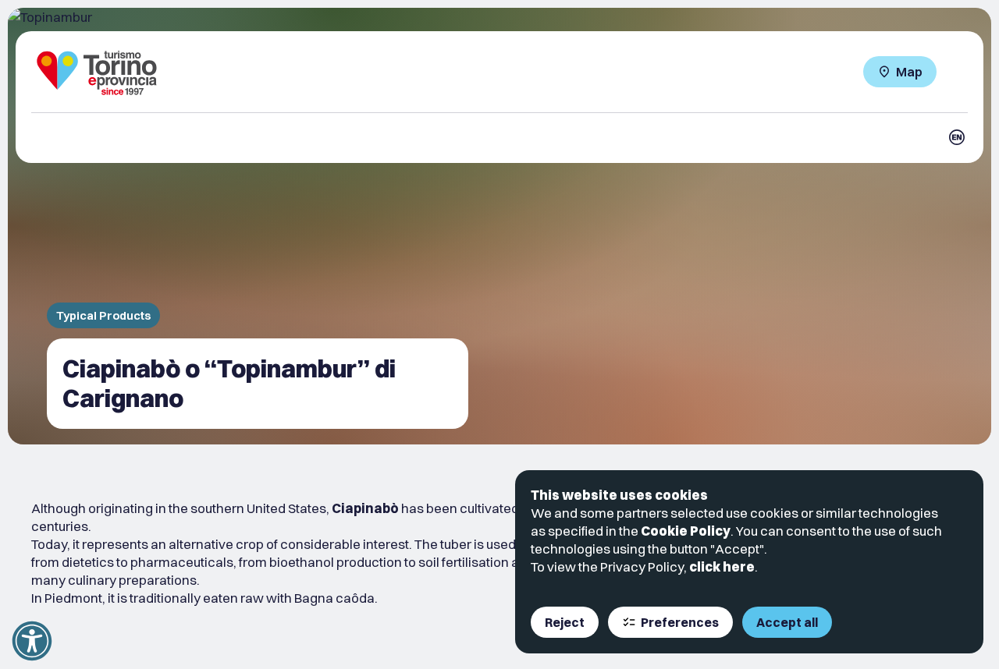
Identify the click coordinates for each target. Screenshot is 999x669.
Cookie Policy (686, 530)
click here (722, 566)
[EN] (956, 137)
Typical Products (103, 315)
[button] (32, 641)
